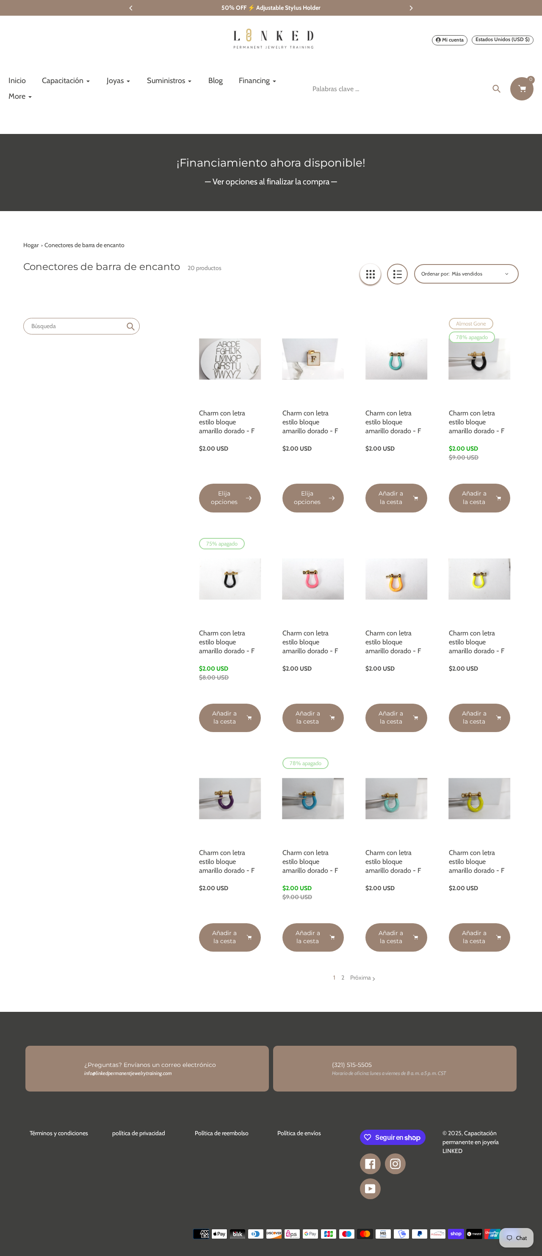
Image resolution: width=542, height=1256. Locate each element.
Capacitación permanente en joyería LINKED (470, 1142)
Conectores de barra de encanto (84, 245)
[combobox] (81, 326)
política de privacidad (138, 1133)
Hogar (31, 245)
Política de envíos (299, 1133)
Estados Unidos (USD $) (503, 39)
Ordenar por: (435, 273)
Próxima (360, 977)
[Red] (370, 274)
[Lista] (397, 274)
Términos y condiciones (59, 1133)
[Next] (410, 8)
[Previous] (131, 8)
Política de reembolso (222, 1133)
